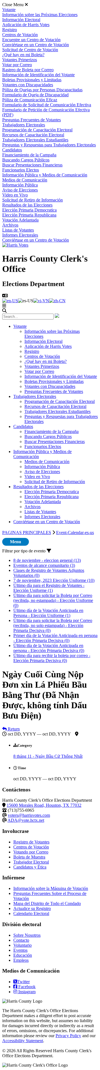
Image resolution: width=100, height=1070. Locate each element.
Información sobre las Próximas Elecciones (40, 14)
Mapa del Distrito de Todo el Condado (47, 903)
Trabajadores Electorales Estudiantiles (35, 139)
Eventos (20, 950)
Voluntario (22, 945)
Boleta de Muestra (29, 857)
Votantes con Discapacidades (27, 84)
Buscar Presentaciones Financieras (32, 165)
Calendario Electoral (31, 913)
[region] (50, 725)
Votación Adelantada (20, 220)
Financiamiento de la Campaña (29, 154)
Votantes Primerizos (19, 59)
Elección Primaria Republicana (29, 215)
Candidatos (12, 149)
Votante (9, 9)
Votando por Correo (30, 852)
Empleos (21, 960)
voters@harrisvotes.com (29, 815)
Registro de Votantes (31, 842)
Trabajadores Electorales (23, 124)
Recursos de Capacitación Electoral (33, 134)
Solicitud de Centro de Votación (30, 49)
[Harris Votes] (15, 245)
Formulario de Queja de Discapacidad (35, 94)
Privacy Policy (68, 1035)
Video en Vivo (15, 195)
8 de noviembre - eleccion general (47, 560)
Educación (22, 955)
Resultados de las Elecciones (27, 205)
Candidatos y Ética (29, 867)
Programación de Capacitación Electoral (37, 129)
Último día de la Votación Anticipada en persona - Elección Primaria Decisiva (48, 648)
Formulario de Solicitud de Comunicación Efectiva (46, 104)
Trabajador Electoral (31, 862)
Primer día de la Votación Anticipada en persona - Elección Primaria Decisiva (55, 638)
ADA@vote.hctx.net (26, 820)
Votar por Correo (17, 64)
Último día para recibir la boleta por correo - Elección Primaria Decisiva (51, 658)
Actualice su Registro (32, 908)
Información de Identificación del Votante (38, 74)
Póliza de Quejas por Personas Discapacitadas (42, 89)
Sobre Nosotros (27, 935)
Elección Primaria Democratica (29, 210)
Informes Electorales (20, 235)
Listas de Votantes (18, 230)
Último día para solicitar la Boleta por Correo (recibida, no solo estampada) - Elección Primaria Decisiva (52, 625)
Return (13, 729)
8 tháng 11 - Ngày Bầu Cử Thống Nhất (47, 756)
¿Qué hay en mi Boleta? (23, 54)
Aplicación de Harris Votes (25, 24)
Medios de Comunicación (24, 180)
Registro (9, 29)
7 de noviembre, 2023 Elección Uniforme (53, 580)
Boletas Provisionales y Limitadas (31, 79)
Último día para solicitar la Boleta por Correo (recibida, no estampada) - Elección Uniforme (53, 600)
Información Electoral (21, 19)
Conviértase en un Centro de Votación (35, 44)
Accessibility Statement (22, 1040)
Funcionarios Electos (20, 170)
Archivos (10, 225)
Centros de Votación (20, 34)
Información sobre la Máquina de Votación (50, 888)
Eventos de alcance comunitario (44, 565)
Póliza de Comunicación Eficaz (29, 99)
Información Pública (20, 185)
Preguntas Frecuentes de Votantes (31, 119)
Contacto (21, 940)
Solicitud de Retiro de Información (32, 200)
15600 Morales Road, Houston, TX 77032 (44, 805)
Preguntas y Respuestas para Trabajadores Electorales (49, 144)
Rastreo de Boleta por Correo (28, 69)
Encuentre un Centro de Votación (31, 39)
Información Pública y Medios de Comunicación (44, 175)
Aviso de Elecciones (20, 190)
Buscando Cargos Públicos (25, 160)
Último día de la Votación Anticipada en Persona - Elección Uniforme (48, 613)
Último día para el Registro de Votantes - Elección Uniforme (48, 588)
